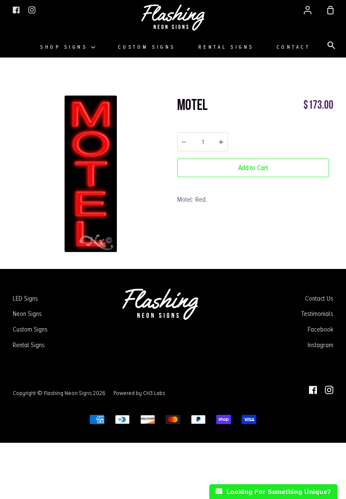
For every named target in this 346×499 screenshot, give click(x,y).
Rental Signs (226, 47)
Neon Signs (27, 314)
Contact (294, 47)
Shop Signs (65, 47)
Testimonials (317, 314)
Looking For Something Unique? (276, 491)
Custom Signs (147, 47)
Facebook (320, 329)
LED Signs (25, 298)
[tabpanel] (91, 174)
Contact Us (319, 298)
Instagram (320, 345)
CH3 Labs (154, 393)
